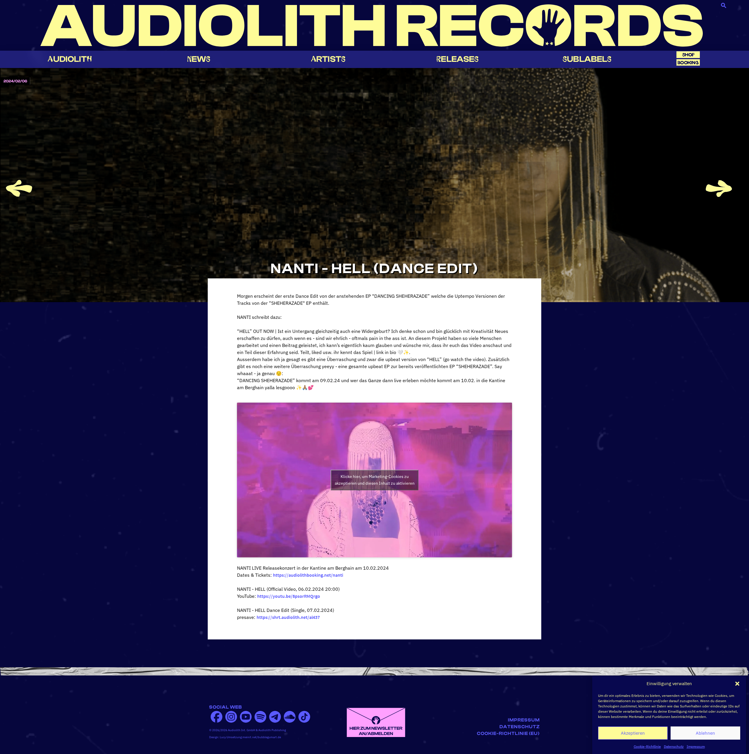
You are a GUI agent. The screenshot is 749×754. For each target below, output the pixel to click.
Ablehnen (705, 733)
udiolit (70, 59)
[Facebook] (216, 717)
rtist (328, 59)
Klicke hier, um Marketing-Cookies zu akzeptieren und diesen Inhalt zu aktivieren (375, 480)
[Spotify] (260, 717)
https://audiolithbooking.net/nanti (308, 575)
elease (458, 59)
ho (688, 54)
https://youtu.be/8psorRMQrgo (288, 596)
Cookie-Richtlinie (647, 746)
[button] (737, 684)
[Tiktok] (304, 717)
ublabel (587, 59)
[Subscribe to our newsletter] (376, 722)
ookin (688, 62)
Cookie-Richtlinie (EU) (508, 733)
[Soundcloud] (290, 717)
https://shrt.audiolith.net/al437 (288, 617)
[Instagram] (231, 717)
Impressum (696, 746)
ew (199, 59)
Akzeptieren (633, 733)
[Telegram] (275, 717)
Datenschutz (674, 746)
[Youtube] (246, 717)
